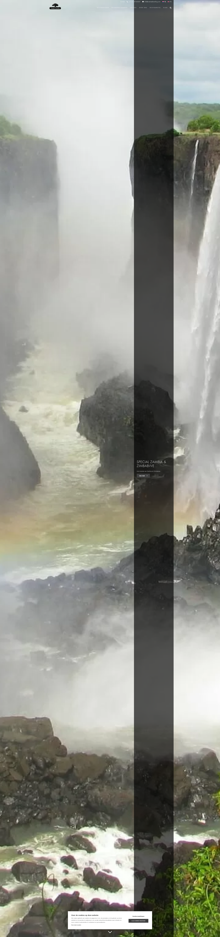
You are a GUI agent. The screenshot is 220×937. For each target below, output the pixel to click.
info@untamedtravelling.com (152, 2)
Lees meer (142, 476)
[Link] (55, 6)
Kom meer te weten (76, 925)
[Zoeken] (170, 8)
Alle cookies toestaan (138, 920)
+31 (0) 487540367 (134, 2)
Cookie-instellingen (138, 916)
